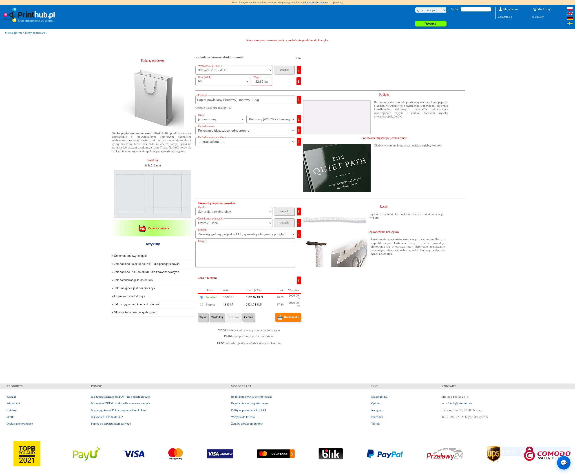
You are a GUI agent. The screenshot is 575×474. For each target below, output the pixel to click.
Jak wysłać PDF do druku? (107, 417)
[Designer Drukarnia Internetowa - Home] (30, 15)
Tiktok (375, 423)
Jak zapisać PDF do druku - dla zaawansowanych (146, 272)
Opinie (375, 403)
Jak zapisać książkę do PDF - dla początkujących (146, 264)
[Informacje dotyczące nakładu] (298, 81)
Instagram (377, 410)
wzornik (284, 69)
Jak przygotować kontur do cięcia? (136, 304)
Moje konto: (511, 9)
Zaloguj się (505, 16)
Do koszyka (291, 317)
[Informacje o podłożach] (299, 100)
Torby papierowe (35, 32)
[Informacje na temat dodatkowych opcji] (299, 211)
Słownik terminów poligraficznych (135, 312)
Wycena (430, 23)
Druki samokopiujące (20, 423)
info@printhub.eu (461, 403)
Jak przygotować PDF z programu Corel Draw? (119, 410)
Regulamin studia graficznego (249, 403)
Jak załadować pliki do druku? (133, 280)
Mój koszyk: (545, 9)
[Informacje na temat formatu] (299, 70)
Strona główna (13, 32)
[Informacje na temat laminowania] (299, 130)
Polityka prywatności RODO (248, 410)
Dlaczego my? (380, 396)
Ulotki (11, 417)
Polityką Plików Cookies (315, 2)
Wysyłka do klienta (243, 417)
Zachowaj (233, 317)
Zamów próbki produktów (247, 423)
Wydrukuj (217, 317)
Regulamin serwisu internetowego (251, 396)
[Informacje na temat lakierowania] (299, 142)
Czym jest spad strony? (129, 296)
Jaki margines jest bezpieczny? (134, 288)
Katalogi (12, 410)
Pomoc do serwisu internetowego (111, 423)
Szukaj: (455, 9)
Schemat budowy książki (130, 255)
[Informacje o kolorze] (299, 119)
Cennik (248, 317)
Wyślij (203, 317)
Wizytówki (13, 403)
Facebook (377, 417)
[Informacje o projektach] (299, 234)
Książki (11, 396)
